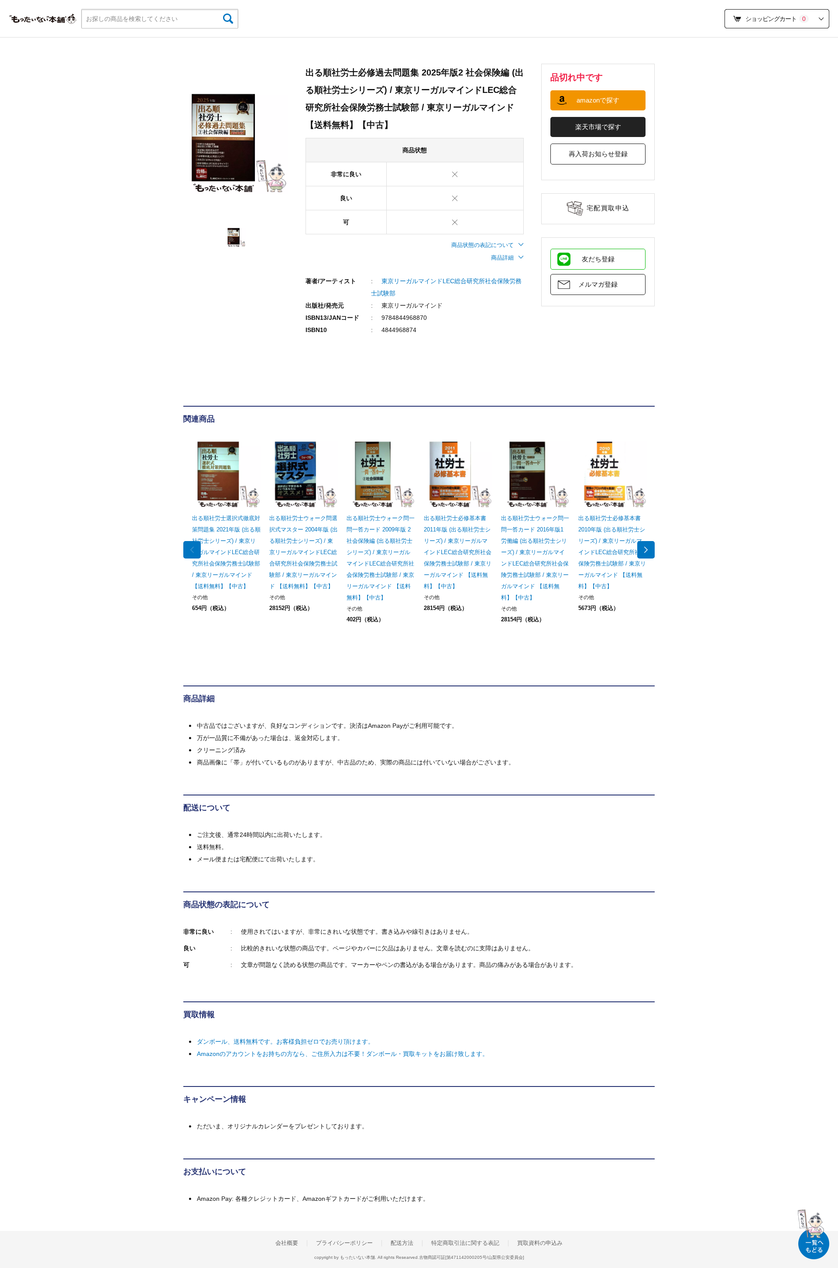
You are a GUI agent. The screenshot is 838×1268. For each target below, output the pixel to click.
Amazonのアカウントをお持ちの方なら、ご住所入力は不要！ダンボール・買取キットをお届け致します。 (342, 1053)
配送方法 (402, 1243)
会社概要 (286, 1243)
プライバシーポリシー (344, 1243)
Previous (192, 550)
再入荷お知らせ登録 (598, 154)
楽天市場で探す (598, 126)
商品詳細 (502, 257)
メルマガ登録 (598, 284)
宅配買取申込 (608, 208)
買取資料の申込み (540, 1243)
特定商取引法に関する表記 (465, 1243)
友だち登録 (598, 259)
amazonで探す (598, 100)
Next (646, 550)
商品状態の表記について (482, 245)
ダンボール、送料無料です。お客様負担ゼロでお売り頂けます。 (285, 1041)
